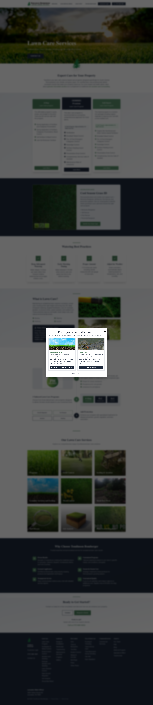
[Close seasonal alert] (105, 330)
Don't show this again (76, 373)
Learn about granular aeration (62, 367)
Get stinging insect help (91, 367)
